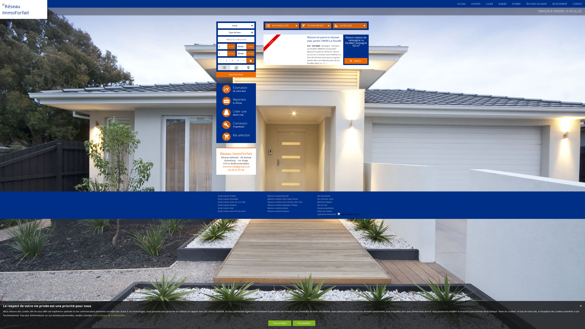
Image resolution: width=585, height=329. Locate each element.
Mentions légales (324, 202)
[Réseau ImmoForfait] (23, 12)
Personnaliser (304, 323)
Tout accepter (280, 323)
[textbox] (236, 39)
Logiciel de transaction (326, 214)
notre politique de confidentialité (109, 315)
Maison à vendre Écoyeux (278, 211)
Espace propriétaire (325, 208)
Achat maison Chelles (227, 196)
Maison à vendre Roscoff (278, 196)
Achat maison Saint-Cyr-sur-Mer (231, 202)
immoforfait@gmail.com (236, 166)
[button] (220, 60)
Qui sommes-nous (325, 199)
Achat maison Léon (226, 208)
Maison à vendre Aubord (278, 208)
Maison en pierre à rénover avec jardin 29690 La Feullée (324, 38)
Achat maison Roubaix (227, 205)
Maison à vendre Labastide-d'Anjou (283, 205)
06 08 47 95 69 (236, 170)
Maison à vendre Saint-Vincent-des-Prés (285, 202)
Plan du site (322, 205)
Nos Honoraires (323, 196)
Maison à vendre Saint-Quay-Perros (283, 199)
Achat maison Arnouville (228, 199)
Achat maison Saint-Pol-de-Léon (232, 211)
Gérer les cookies (324, 211)
